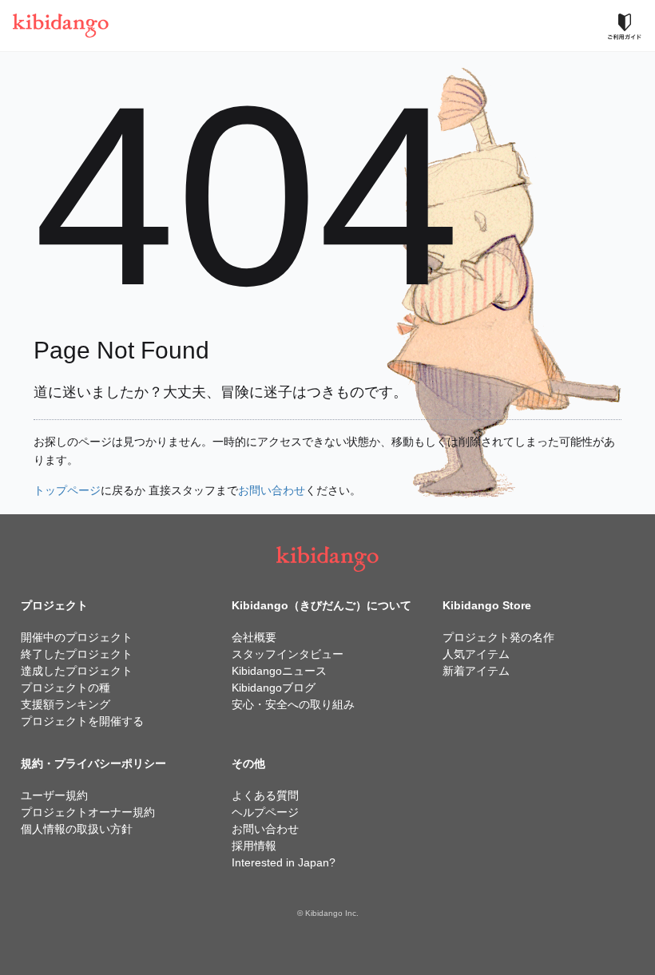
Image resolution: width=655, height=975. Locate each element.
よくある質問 (265, 795)
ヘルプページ (265, 812)
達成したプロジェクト (77, 670)
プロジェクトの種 (65, 687)
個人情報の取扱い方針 (77, 828)
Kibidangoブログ (274, 687)
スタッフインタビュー (287, 654)
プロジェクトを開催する (82, 721)
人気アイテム (476, 654)
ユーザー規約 (54, 795)
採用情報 (254, 845)
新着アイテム (476, 670)
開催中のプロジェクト (77, 637)
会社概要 (254, 637)
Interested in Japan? (283, 862)
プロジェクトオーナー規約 (88, 812)
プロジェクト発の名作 (498, 637)
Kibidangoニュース (279, 670)
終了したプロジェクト (77, 654)
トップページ (67, 490)
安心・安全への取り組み (293, 704)
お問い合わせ (271, 490)
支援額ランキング (65, 704)
